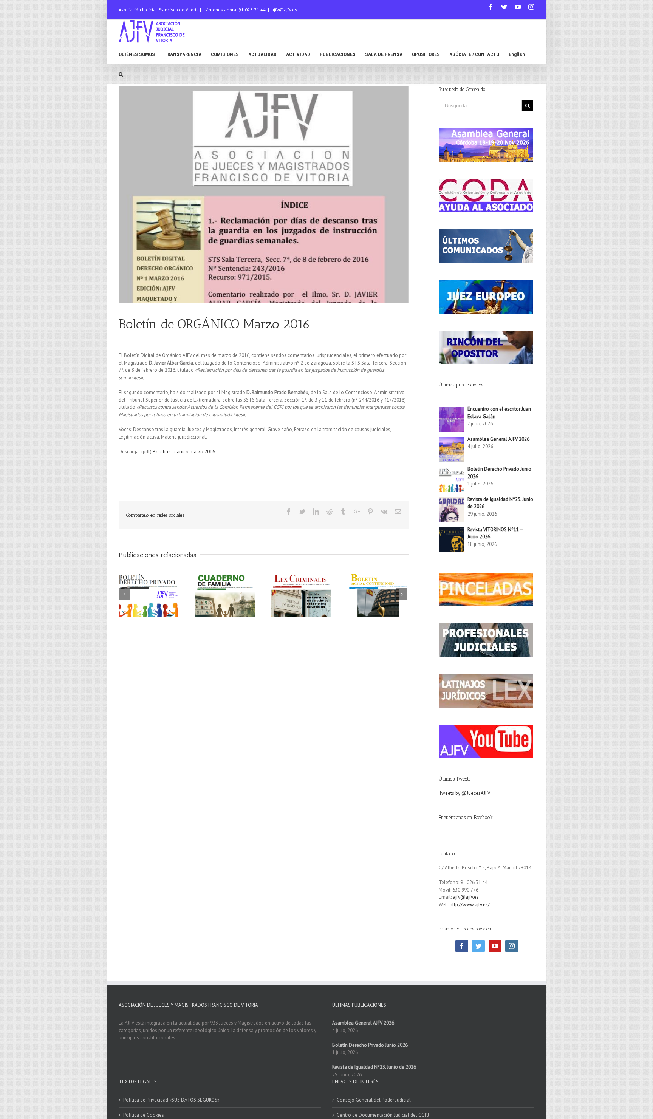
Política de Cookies (143, 1115)
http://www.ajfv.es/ (470, 904)
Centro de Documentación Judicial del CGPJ (383, 1115)
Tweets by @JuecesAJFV (464, 793)
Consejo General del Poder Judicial (374, 1100)
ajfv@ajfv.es (284, 9)
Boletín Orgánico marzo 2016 (184, 451)
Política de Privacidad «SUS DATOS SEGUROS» (171, 1100)
